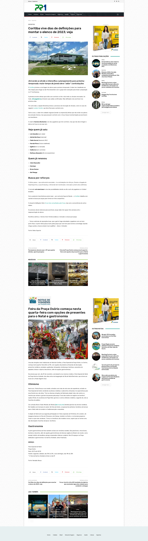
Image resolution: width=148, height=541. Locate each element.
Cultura (104, 92)
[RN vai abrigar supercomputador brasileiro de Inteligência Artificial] (96, 105)
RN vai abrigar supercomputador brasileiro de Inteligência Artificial (111, 105)
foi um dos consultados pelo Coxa (55, 203)
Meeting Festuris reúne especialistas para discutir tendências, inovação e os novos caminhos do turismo (110, 85)
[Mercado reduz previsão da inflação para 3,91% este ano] (78, 274)
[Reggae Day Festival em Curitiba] (96, 94)
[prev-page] (29, 289)
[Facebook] (115, 1)
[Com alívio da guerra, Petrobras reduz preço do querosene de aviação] (38, 274)
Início (29, 20)
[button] (118, 14)
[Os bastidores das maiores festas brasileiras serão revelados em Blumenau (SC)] (96, 63)
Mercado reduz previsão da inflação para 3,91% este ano (78, 282)
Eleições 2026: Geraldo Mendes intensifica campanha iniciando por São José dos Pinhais (110, 74)
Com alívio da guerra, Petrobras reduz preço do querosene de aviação (38, 282)
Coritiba (31, 87)
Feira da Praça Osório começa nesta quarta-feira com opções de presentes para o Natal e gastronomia (74, 251)
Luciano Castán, (38, 108)
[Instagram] (117, 1)
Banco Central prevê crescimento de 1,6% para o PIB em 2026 (58, 282)
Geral (103, 59)
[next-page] (32, 289)
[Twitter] (119, 1)
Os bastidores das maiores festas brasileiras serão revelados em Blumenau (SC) (110, 64)
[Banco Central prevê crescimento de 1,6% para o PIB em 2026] (58, 274)
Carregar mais (105, 112)
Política (104, 70)
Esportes (34, 20)
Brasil (103, 102)
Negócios (37, 278)
